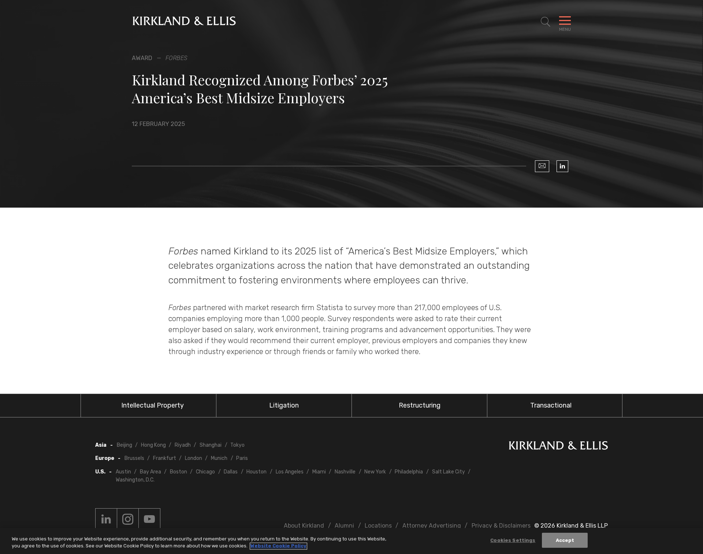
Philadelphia (409, 472)
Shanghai (211, 445)
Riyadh (183, 445)
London (193, 458)
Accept (565, 540)
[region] (351, 541)
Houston (256, 472)
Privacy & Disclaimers (501, 525)
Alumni (344, 525)
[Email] (542, 166)
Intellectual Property (152, 405)
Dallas (231, 472)
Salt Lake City (448, 472)
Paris (242, 458)
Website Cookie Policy (278, 546)
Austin (123, 472)
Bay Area (150, 472)
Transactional (551, 405)
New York (375, 472)
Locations (378, 525)
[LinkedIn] (562, 166)
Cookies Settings (512, 540)
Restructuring (419, 405)
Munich (219, 458)
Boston (178, 472)
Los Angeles (290, 472)
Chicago (205, 472)
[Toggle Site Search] (545, 21)
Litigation (284, 405)
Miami (319, 472)
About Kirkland (304, 525)
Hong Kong (153, 445)
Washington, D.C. (135, 480)
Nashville (345, 472)
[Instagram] (128, 519)
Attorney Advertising (431, 525)
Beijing (124, 445)
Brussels (134, 458)
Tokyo (237, 445)
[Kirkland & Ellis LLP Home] (558, 447)
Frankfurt (164, 458)
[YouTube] (149, 519)
